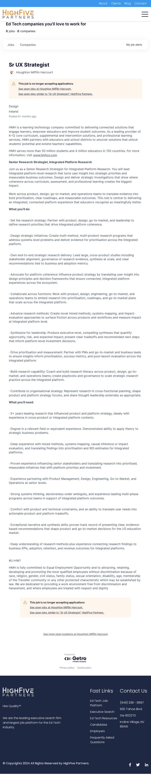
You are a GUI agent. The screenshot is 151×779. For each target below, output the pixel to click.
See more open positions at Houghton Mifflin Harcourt (75, 634)
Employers (97, 731)
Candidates (98, 725)
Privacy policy (67, 667)
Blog (127, 3)
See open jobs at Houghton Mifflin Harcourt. (44, 88)
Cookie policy (84, 667)
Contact (140, 3)
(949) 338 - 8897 (132, 702)
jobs (10, 45)
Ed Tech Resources (103, 718)
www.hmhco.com (45, 155)
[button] (145, 13)
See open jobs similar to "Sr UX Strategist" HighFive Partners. (55, 93)
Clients (116, 3)
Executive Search (102, 712)
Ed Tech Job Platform (99, 703)
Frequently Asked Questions (102, 739)
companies (28, 45)
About (103, 3)
